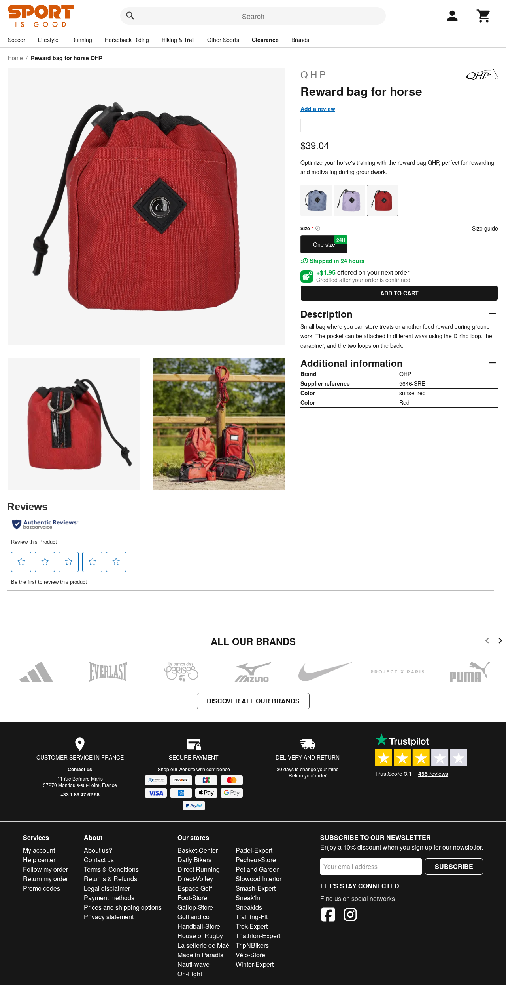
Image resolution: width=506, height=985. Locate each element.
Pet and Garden (258, 869)
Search (253, 16)
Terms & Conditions (111, 869)
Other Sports (223, 40)
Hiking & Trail (178, 40)
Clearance (265, 40)
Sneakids (249, 907)
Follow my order (45, 869)
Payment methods (109, 897)
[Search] (130, 16)
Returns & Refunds (110, 878)
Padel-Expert (254, 850)
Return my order (45, 878)
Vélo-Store (250, 954)
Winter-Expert (255, 964)
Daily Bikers (194, 859)
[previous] (487, 642)
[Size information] (318, 228)
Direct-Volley (195, 878)
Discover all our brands (253, 700)
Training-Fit (252, 916)
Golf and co (193, 916)
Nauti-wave (193, 964)
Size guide (485, 228)
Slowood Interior (258, 878)
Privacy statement (109, 916)
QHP (314, 74)
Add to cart (399, 293)
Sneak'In (248, 897)
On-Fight (189, 973)
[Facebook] (328, 916)
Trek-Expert (252, 926)
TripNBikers (252, 945)
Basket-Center (197, 850)
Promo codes (41, 888)
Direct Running (198, 869)
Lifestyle (48, 40)
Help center (39, 859)
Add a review (317, 108)
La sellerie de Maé (203, 945)
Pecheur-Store (256, 859)
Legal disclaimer (107, 888)
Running (81, 40)
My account (39, 850)
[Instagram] (350, 916)
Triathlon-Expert (258, 935)
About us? (98, 850)
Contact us (80, 769)
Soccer (16, 40)
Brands (300, 40)
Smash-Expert (256, 888)
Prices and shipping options (123, 907)
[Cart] (484, 16)
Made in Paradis (200, 954)
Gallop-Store (195, 907)
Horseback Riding (127, 40)
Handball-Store (198, 926)
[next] (500, 642)
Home (15, 58)
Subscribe (454, 866)
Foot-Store (192, 897)
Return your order (308, 775)
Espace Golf (194, 888)
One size (329, 242)
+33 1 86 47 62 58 (80, 794)
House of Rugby (200, 935)
